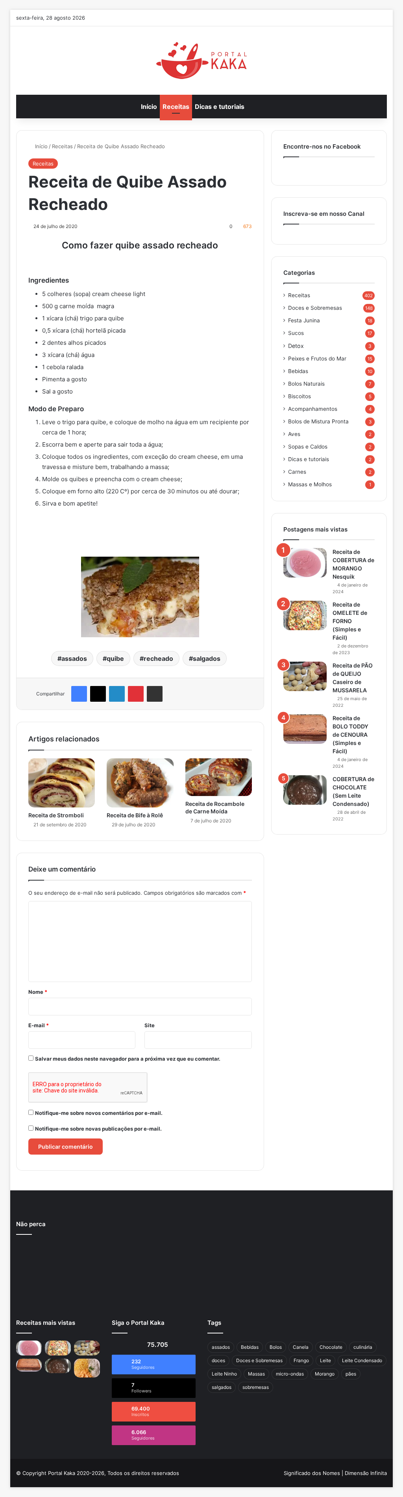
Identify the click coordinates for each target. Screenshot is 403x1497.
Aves (294, 434)
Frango (301, 1360)
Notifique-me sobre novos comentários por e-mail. (99, 1113)
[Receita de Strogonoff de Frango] (87, 1368)
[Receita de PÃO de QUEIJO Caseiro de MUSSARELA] (305, 676)
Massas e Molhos (310, 484)
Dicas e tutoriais (219, 106)
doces (218, 1360)
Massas (256, 1374)
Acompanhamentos (312, 409)
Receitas (176, 106)
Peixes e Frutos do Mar (317, 358)
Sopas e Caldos (307, 446)
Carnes (297, 472)
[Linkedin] (117, 694)
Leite (325, 1360)
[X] (98, 694)
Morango (325, 1374)
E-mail (38, 1025)
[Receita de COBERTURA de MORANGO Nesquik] (305, 562)
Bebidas (298, 371)
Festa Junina (304, 320)
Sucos (296, 333)
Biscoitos (299, 396)
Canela (301, 1347)
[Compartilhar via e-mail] (155, 694)
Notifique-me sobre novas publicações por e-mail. (98, 1129)
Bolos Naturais (306, 384)
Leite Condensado (362, 1360)
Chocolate (331, 1347)
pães (351, 1374)
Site (149, 1025)
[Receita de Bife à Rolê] (140, 782)
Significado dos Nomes (312, 1473)
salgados (206, 658)
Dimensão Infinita (366, 1473)
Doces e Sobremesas (315, 308)
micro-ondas (290, 1374)
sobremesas (255, 1387)
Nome (37, 992)
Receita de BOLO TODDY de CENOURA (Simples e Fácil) (350, 734)
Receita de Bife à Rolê (135, 815)
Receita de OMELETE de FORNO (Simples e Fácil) (350, 621)
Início (149, 106)
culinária (362, 1347)
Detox (296, 345)
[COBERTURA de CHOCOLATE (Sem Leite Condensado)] (305, 790)
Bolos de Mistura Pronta (318, 421)
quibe (115, 658)
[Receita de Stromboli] (61, 782)
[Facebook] (79, 694)
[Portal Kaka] (201, 60)
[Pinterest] (136, 694)
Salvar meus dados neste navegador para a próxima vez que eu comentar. (127, 1059)
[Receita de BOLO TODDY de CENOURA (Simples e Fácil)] (305, 729)
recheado (158, 658)
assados (74, 658)
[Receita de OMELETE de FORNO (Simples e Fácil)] (305, 615)
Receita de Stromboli (56, 815)
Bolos (276, 1347)
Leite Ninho (224, 1374)
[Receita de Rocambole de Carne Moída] (218, 777)
